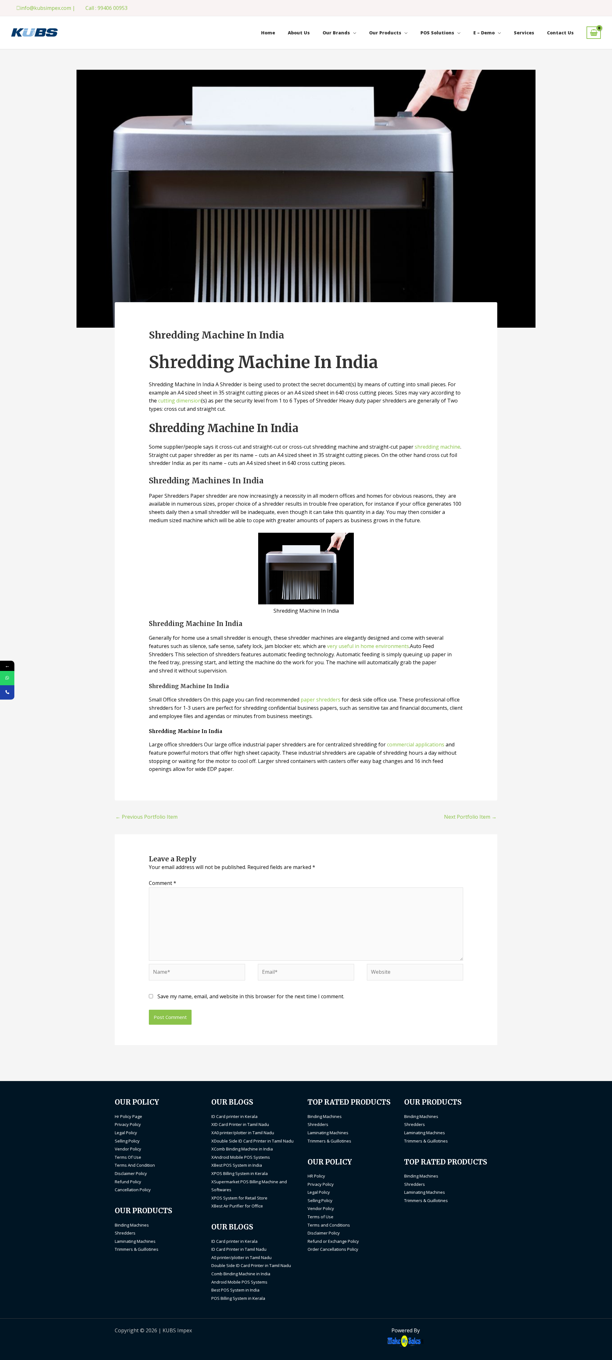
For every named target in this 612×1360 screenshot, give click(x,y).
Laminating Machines (135, 1241)
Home (268, 33)
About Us (299, 33)
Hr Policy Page (128, 1116)
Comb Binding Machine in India (240, 1274)
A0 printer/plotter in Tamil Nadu (241, 1257)
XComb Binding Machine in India (242, 1149)
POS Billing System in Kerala (238, 1298)
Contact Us (560, 33)
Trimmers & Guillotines (136, 1249)
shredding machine (437, 446)
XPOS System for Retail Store (239, 1198)
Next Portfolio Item (470, 816)
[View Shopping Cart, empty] (593, 32)
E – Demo (484, 33)
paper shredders (320, 699)
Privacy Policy (128, 1124)
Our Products (385, 33)
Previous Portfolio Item (146, 816)
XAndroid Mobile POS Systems (240, 1157)
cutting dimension (179, 400)
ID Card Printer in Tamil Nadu (238, 1249)
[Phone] (7, 692)
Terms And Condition (135, 1165)
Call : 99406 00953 (106, 7)
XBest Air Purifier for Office (237, 1206)
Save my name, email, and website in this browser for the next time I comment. (250, 996)
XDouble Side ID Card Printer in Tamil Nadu (252, 1141)
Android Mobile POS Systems (239, 1282)
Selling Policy (127, 1141)
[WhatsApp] (7, 678)
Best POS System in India (235, 1290)
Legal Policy (126, 1133)
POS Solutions (437, 33)
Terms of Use (320, 1217)
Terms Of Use (128, 1157)
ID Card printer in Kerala (234, 1116)
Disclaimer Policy (131, 1173)
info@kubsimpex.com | (47, 7)
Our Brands (336, 33)
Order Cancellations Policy (333, 1249)
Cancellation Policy (133, 1190)
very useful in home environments (368, 646)
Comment (162, 882)
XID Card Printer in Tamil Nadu (240, 1124)
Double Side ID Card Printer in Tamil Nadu (251, 1265)
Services (524, 33)
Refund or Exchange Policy (333, 1241)
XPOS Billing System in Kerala (239, 1173)
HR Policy (316, 1176)
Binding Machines (132, 1225)
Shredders (125, 1233)
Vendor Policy (128, 1149)
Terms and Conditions (329, 1225)
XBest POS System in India (236, 1165)
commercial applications (415, 744)
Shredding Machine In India (185, 731)
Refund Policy (128, 1182)
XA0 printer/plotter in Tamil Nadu (242, 1133)
